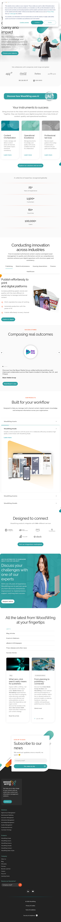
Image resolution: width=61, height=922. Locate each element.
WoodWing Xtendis (6, 845)
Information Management (7, 820)
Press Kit (3, 873)
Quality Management (6, 825)
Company (4, 856)
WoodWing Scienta (6, 843)
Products (4, 835)
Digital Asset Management (8, 812)
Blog (2, 861)
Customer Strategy (6, 830)
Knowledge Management (7, 822)
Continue (37, 22)
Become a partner (5, 868)
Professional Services (6, 827)
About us (3, 859)
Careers (3, 871)
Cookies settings (24, 22)
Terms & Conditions (30, 910)
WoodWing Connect (6, 848)
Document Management (7, 817)
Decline (50, 22)
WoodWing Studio (6, 838)
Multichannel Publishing (7, 815)
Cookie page (12, 13)
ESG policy (4, 864)
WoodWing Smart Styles (7, 850)
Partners (3, 866)
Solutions (4, 810)
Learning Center (5, 876)
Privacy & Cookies (30, 905)
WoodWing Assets (6, 840)
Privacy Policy (50, 11)
